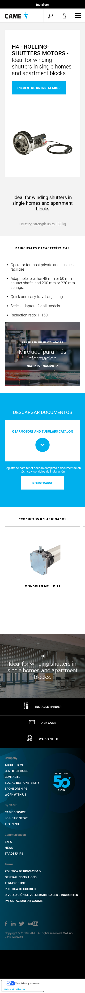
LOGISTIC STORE (16, 818)
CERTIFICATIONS (16, 771)
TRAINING (12, 824)
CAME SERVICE (15, 812)
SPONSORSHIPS (16, 788)
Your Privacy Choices (27, 983)
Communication (15, 834)
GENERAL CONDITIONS (21, 877)
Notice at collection (15, 989)
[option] (42, 290)
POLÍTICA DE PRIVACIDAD (23, 871)
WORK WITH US (15, 794)
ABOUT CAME (14, 765)
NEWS (9, 847)
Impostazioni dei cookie (23, 901)
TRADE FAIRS (14, 853)
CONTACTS (12, 777)
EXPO (8, 842)
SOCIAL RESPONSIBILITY (22, 782)
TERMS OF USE (15, 883)
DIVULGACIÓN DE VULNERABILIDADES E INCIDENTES (41, 895)
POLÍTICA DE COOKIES (20, 889)
